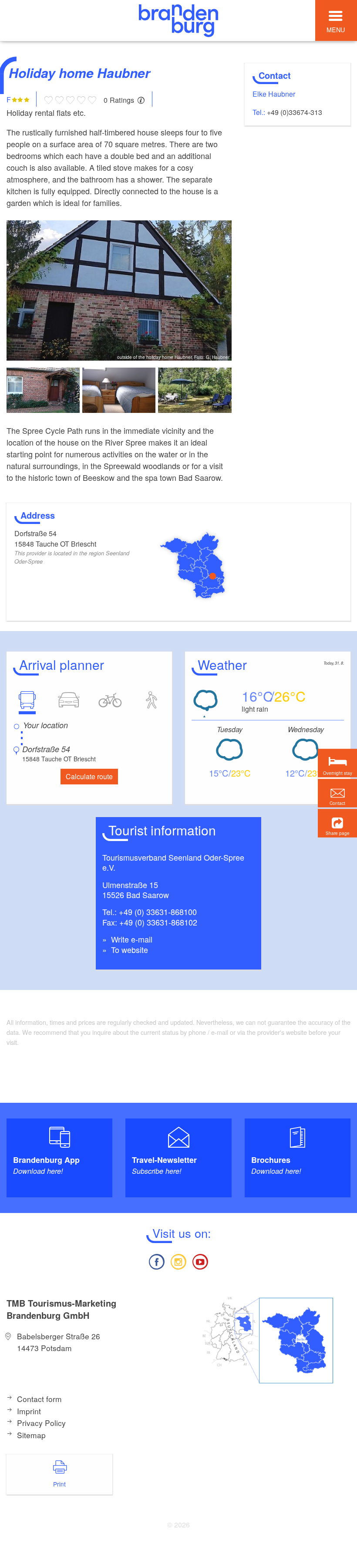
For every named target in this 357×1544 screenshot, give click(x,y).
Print (59, 1484)
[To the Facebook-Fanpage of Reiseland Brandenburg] (156, 1261)
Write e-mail (130, 939)
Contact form (39, 1398)
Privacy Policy (41, 1422)
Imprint (29, 1410)
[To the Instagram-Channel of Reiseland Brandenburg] (178, 1261)
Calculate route (89, 776)
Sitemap (31, 1434)
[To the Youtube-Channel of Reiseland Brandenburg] (200, 1261)
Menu (336, 29)
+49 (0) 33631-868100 (158, 911)
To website (128, 949)
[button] (337, 823)
